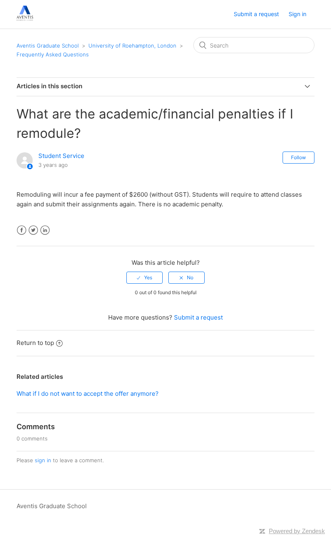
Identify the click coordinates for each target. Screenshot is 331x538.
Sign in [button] (297, 13)
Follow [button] (298, 157)
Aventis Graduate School (48, 45)
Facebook (22, 230)
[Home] (25, 18)
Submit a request (256, 13)
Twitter (33, 230)
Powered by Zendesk (297, 531)
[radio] (144, 278)
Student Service (61, 156)
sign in (43, 460)
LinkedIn (45, 230)
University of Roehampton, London (132, 45)
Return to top (35, 343)
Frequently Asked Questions (53, 54)
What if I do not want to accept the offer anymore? (88, 393)
